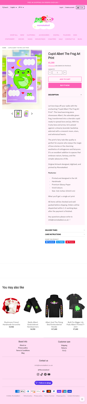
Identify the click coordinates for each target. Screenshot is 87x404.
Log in (61, 7)
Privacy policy (38, 396)
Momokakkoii (16, 396)
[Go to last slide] (12, 113)
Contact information (74, 396)
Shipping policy (61, 396)
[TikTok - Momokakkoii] (41, 374)
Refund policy (28, 396)
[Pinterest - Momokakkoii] (45, 374)
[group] (18, 113)
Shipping (51, 66)
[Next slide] (31, 113)
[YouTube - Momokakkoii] (49, 374)
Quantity (51, 69)
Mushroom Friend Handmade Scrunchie (11, 323)
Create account (69, 7)
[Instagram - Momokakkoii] (38, 374)
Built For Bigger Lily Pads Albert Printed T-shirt (76, 324)
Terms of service (49, 396)
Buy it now (65, 85)
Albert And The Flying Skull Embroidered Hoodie (54, 324)
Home (4, 47)
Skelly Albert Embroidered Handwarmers (33, 324)
